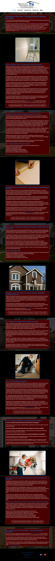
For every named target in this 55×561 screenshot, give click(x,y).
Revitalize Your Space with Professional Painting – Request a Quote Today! (27, 312)
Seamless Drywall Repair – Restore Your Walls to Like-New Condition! (27, 105)
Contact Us (27, 10)
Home (14, 10)
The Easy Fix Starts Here (33, 30)
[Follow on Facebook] (41, 555)
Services (20, 10)
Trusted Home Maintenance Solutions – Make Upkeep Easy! (27, 521)
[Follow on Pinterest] (45, 555)
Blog (41, 10)
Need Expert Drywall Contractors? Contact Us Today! (27, 412)
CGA (26, 552)
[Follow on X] (43, 555)
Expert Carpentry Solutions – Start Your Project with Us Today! (27, 218)
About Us (35, 10)
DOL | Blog (30, 552)
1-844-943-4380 (22, 30)
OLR (23, 552)
